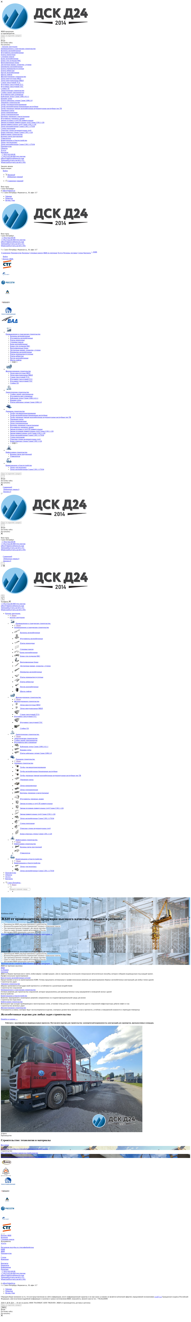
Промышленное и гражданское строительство (31, 627)
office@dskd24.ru (12, 158)
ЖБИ (3, 1251)
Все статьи (5, 1145)
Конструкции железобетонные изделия (15, 978)
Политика (4, 1269)
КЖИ (3, 1249)
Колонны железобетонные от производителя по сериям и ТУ (24, 1157)
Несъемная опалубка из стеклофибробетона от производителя (24, 1149)
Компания (5, 1259)
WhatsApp (13, 162)
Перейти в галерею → (9, 1019)
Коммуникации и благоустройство (27, 863)
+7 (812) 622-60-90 (8, 154)
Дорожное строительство (23, 763)
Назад (14, 615)
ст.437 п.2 (158, 1297)
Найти (4, 1307)
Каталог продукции (17, 617)
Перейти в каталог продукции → (39, 934)
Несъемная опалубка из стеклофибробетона (17, 1247)
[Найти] (3, 38)
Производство (6, 1253)
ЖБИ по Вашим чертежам (5, 970)
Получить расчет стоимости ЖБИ (14, 934)
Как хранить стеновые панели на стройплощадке (19, 1153)
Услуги (3, 1243)
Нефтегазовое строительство (25, 844)
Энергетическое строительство (25, 738)
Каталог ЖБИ (6, 1235)
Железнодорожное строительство (26, 701)
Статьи (3, 1257)
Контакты (4, 1263)
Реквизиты (5, 1265)
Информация (6, 1267)
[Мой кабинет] (2, 554)
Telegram (12, 160)
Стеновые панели (7, 1239)
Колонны (4, 1237)
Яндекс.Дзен (10, 200)
